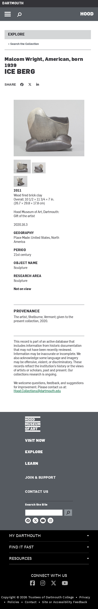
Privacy (84, 597)
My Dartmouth (25, 535)
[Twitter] (53, 583)
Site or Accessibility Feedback (64, 602)
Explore (16, 34)
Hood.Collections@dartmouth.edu (37, 391)
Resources (20, 558)
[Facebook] (32, 583)
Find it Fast (21, 547)
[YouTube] (65, 583)
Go (68, 512)
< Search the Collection (23, 44)
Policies (13, 602)
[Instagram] (42, 583)
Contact (30, 602)
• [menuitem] (76, 597)
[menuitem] (49, 536)
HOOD (86, 13)
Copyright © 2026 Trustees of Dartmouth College (37, 597)
